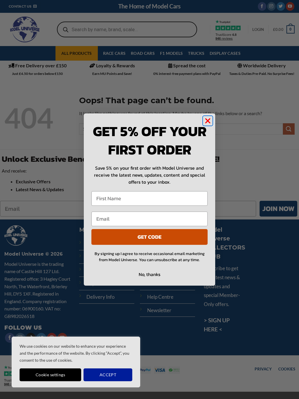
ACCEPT (108, 374)
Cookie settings (50, 374)
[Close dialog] (208, 121)
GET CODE (149, 237)
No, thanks (149, 274)
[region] (76, 362)
